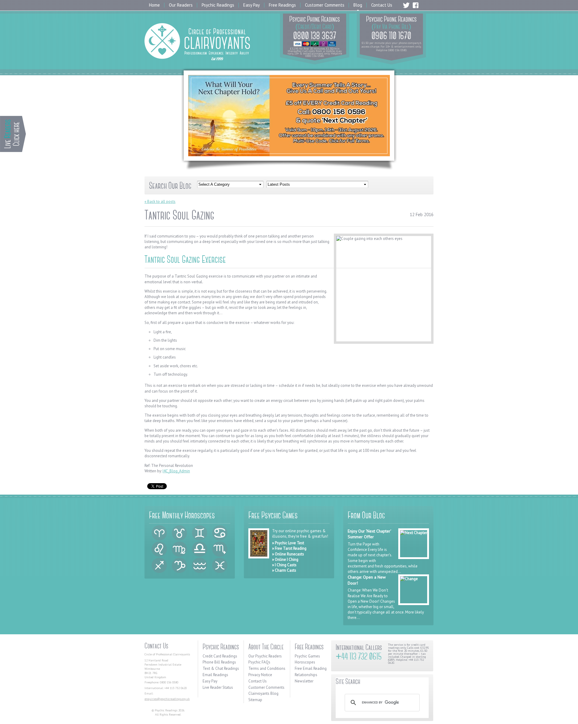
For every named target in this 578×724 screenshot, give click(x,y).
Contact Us (381, 5)
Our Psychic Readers (265, 656)
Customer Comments (324, 5)
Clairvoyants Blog (263, 693)
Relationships (306, 674)
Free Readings (282, 5)
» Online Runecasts (288, 554)
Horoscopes (305, 662)
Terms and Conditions (266, 668)
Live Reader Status (218, 687)
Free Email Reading (311, 668)
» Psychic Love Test (288, 542)
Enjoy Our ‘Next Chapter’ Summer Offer (369, 534)
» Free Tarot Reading (289, 548)
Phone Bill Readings (219, 662)
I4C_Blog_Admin (176, 471)
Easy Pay (251, 5)
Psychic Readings (218, 5)
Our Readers (181, 5)
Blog (357, 5)
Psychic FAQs (259, 662)
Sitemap (255, 699)
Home (154, 5)
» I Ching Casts (284, 564)
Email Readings (215, 674)
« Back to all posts (160, 201)
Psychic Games (307, 656)
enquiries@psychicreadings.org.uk (167, 699)
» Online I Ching (285, 559)
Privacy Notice (260, 674)
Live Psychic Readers (13, 134)
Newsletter (304, 681)
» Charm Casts (284, 570)
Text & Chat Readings (221, 668)
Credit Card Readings (220, 656)
